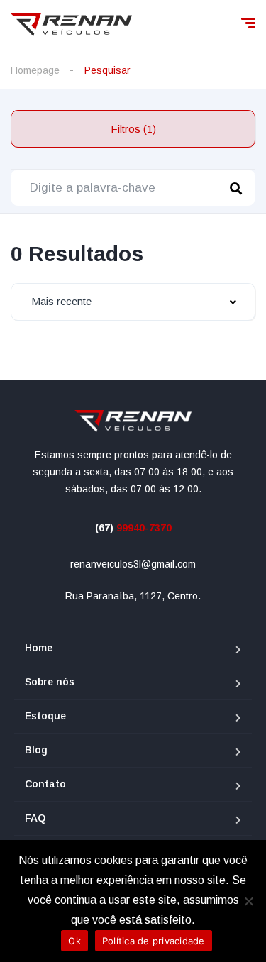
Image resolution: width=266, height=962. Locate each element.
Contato (45, 784)
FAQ (35, 818)
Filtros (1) (133, 129)
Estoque (45, 716)
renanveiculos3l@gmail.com (133, 564)
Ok (74, 940)
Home (38, 647)
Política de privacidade (153, 940)
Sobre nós (49, 681)
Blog (36, 750)
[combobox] (133, 302)
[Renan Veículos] (71, 24)
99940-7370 (133, 527)
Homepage (35, 70)
